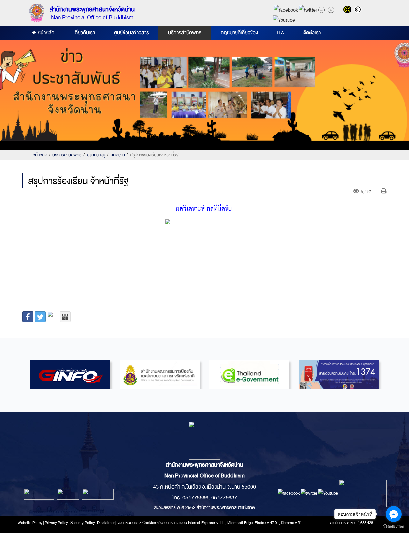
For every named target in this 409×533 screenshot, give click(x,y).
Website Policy (30, 522)
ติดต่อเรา (312, 32)
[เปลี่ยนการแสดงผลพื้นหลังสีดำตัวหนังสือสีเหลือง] (348, 10)
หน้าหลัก (46, 32)
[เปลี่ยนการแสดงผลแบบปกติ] (358, 10)
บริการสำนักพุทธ (185, 32)
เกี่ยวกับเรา (84, 32)
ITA (280, 32)
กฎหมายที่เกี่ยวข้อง (239, 32)
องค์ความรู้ (96, 154)
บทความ (118, 154)
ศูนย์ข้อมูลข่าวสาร (131, 32)
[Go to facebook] (394, 514)
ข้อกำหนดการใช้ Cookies (136, 522)
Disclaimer (106, 522)
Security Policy (82, 522)
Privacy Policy (56, 522)
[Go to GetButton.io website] (393, 526)
